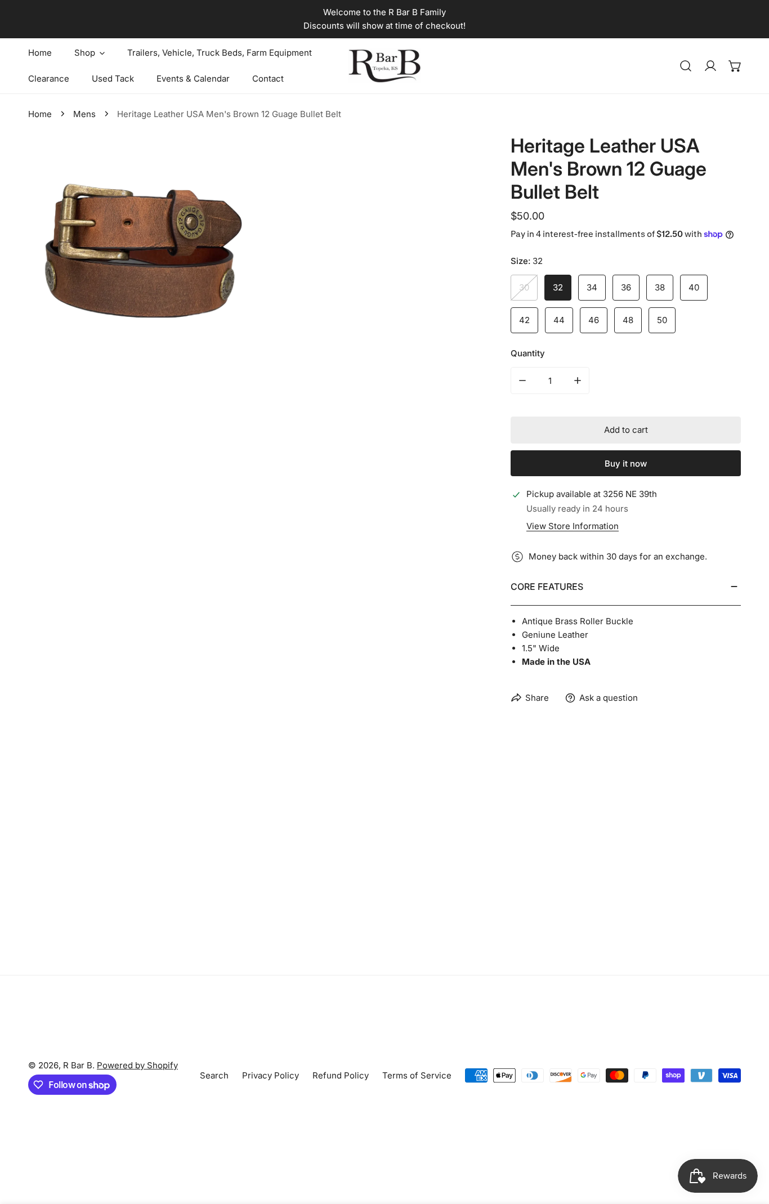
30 (524, 287)
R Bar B (77, 1065)
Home (40, 114)
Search (214, 1075)
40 (693, 287)
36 (626, 287)
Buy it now (626, 463)
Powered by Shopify (137, 1065)
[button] (735, 65)
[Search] (685, 65)
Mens (84, 114)
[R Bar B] (384, 65)
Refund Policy (340, 1075)
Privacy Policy (270, 1075)
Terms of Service (416, 1075)
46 (593, 320)
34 (592, 287)
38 (660, 287)
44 (559, 320)
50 (662, 320)
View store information (572, 526)
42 (524, 320)
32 (558, 287)
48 (628, 320)
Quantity (528, 353)
